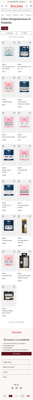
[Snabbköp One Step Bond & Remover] (19, 216)
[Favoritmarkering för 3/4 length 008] (30, 146)
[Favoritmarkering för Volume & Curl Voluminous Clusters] (30, 78)
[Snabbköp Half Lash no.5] (19, 113)
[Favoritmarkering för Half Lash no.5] (30, 113)
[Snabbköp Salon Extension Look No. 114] (19, 43)
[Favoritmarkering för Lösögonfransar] (14, 78)
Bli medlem (16, 354)
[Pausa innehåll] (31, 1)
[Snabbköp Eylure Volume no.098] (3, 146)
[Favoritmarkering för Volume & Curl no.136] (14, 181)
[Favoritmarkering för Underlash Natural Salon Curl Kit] (14, 287)
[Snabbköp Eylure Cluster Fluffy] (3, 113)
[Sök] (3, 10)
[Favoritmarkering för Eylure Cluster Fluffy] (14, 113)
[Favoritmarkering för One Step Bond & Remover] (30, 216)
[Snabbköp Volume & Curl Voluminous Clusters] (19, 78)
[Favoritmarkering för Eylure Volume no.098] (14, 146)
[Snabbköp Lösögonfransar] (3, 78)
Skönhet (8, 15)
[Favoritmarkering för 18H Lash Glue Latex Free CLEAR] (14, 43)
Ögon (21, 15)
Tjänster (5, 372)
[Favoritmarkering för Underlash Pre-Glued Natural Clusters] (30, 252)
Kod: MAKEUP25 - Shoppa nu (16, 2)
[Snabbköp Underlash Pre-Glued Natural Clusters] (19, 252)
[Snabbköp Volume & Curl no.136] (3, 181)
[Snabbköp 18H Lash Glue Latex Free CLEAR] (3, 43)
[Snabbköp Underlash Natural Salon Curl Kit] (3, 287)
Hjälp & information (9, 367)
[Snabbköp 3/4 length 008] (19, 146)
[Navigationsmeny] (2, 6)
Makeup (15, 15)
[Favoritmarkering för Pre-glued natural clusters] (30, 181)
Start (2, 15)
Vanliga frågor (7, 362)
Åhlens (5, 377)
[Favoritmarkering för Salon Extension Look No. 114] (30, 43)
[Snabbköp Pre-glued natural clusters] (19, 181)
